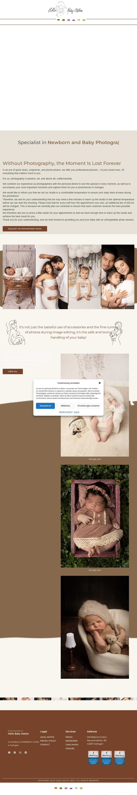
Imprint (76, 412)
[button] (99, 383)
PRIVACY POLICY (66, 412)
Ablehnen (65, 406)
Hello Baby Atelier (18, 733)
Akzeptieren (45, 406)
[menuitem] (58, 20)
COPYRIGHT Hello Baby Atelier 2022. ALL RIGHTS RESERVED (68, 780)
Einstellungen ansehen (89, 406)
